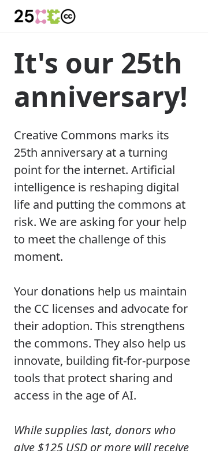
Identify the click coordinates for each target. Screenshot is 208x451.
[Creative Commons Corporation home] (45, 16)
